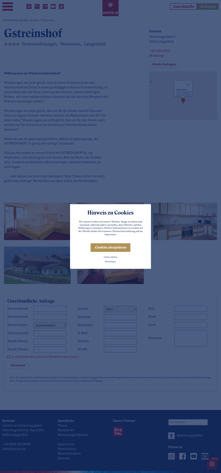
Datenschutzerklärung (123, 231)
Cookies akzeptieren (110, 247)
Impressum (110, 234)
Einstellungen (110, 262)
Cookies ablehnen (110, 257)
